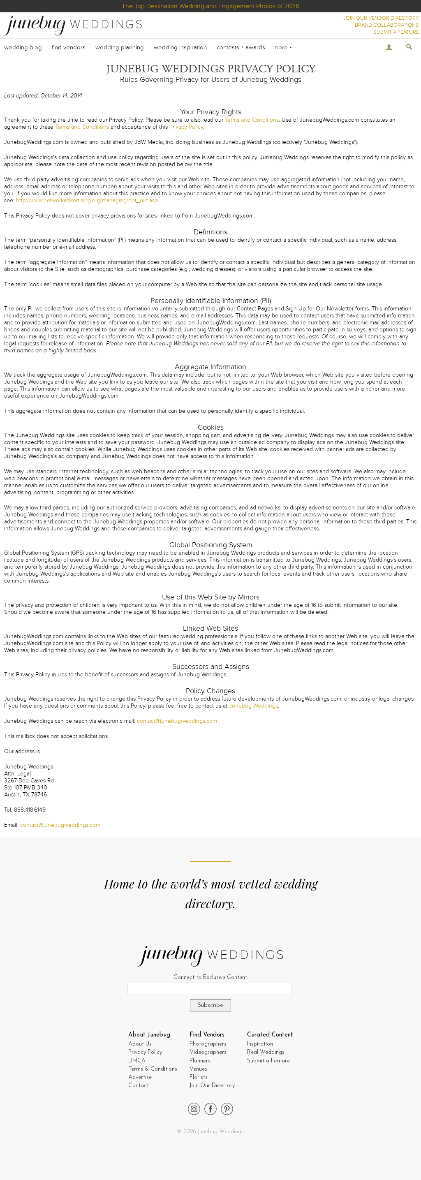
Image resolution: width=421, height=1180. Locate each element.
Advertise (140, 1077)
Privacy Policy (186, 126)
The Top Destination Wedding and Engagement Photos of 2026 (210, 6)
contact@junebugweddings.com (177, 720)
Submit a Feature (268, 1061)
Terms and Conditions (252, 119)
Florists (199, 1077)
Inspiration (260, 1044)
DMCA (137, 1061)
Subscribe (210, 1005)
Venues (198, 1069)
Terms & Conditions (152, 1069)
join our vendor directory (381, 18)
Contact (138, 1086)
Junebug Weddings (253, 705)
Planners (200, 1061)
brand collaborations (387, 25)
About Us (140, 1044)
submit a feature (396, 32)
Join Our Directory (212, 1086)
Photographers (208, 1044)
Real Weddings (266, 1052)
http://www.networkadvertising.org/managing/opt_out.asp (87, 200)
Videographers (208, 1052)
